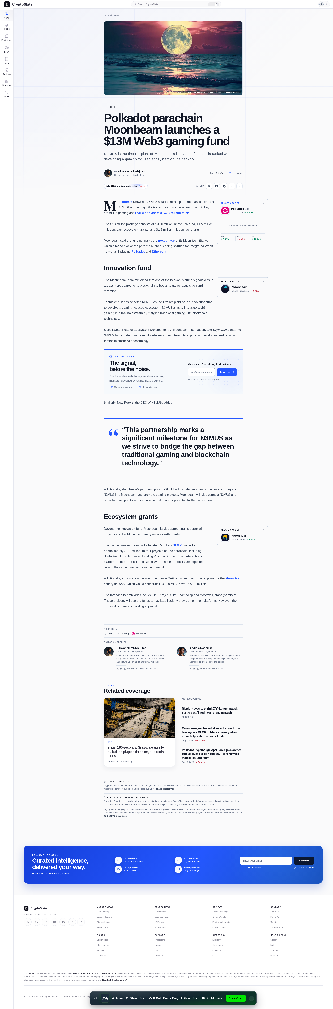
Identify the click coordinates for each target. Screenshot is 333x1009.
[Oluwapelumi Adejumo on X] (117, 669)
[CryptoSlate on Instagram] (72, 922)
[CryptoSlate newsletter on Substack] (45, 922)
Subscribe (304, 861)
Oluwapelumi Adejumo (131, 171)
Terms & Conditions (71, 996)
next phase (166, 240)
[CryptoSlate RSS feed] (81, 922)
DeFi (112, 107)
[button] (6, 94)
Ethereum (159, 251)
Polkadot (138, 251)
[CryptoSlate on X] (28, 922)
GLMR (177, 545)
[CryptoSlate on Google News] (36, 922)
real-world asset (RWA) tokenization (162, 213)
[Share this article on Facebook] (217, 186)
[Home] (105, 15)
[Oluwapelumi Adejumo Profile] (108, 173)
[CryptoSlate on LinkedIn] (63, 922)
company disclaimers (115, 816)
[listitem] (108, 633)
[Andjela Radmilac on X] (190, 669)
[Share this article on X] (209, 186)
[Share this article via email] (239, 186)
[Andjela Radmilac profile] (182, 651)
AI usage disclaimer (163, 789)
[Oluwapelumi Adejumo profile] (109, 651)
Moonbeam (125, 202)
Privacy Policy (108, 973)
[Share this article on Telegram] (224, 186)
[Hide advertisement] (251, 998)
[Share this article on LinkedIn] (232, 186)
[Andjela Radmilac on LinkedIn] (194, 669)
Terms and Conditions (84, 973)
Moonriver (233, 578)
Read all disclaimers (113, 980)
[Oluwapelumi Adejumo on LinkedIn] (121, 669)
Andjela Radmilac (200, 648)
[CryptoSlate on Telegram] (54, 922)
